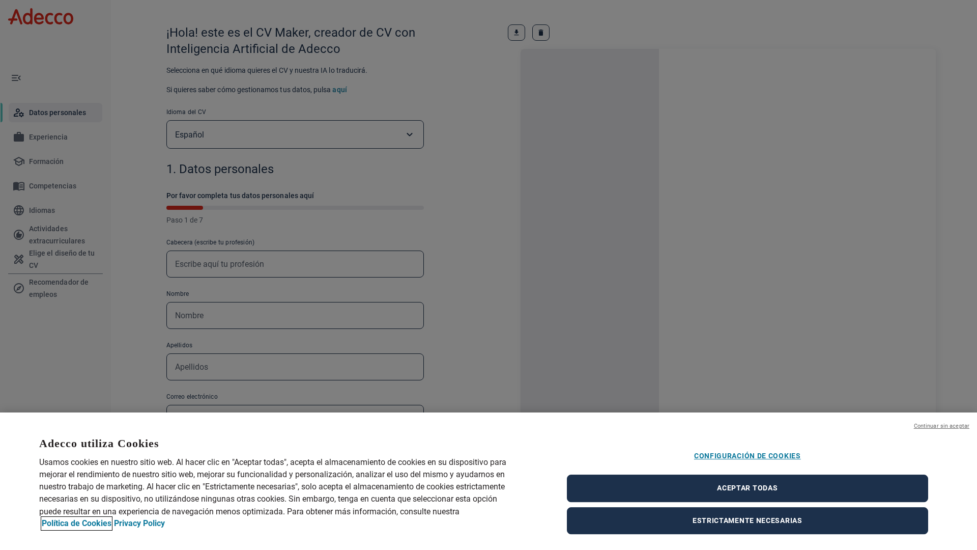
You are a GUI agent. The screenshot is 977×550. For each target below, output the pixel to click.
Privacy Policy (139, 523)
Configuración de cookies (747, 456)
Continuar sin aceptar (941, 426)
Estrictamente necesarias (747, 520)
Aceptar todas (747, 488)
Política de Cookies (76, 523)
